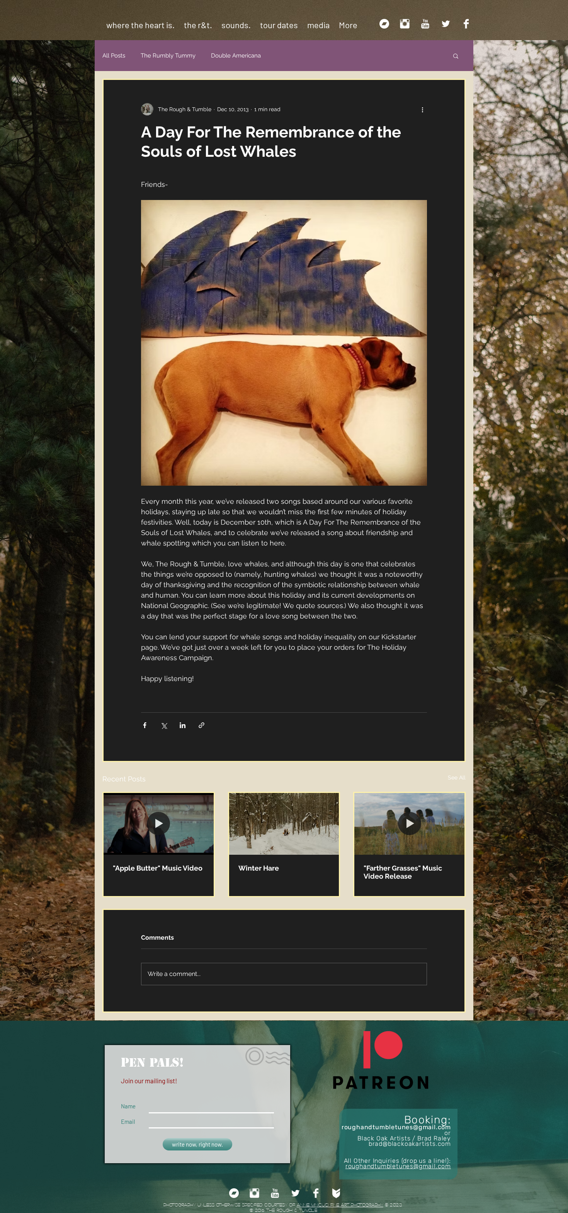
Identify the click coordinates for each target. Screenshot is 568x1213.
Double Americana (236, 55)
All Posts (113, 55)
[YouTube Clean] (425, 24)
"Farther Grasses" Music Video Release (403, 872)
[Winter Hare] (284, 824)
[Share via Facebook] (144, 725)
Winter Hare (258, 868)
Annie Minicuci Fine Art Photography (340, 1204)
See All (457, 777)
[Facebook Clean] (466, 24)
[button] (455, 56)
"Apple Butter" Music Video (157, 868)
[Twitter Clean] (446, 24)
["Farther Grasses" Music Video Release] (409, 824)
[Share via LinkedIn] (182, 725)
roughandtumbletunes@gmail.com (396, 1127)
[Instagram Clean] (405, 24)
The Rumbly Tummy (168, 55)
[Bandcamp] (384, 24)
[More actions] (422, 109)
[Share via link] (201, 725)
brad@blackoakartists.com (410, 1143)
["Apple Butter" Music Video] (159, 824)
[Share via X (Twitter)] (163, 725)
